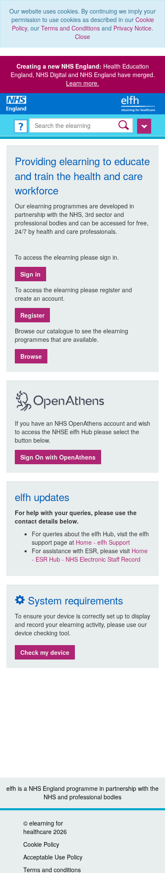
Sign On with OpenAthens (58, 457)
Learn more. (82, 83)
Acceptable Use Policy (52, 857)
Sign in (30, 274)
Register (32, 315)
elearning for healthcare (43, 827)
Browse (31, 356)
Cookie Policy (41, 844)
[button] (124, 125)
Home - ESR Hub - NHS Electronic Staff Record (90, 554)
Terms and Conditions (70, 28)
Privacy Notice (132, 28)
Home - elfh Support (103, 542)
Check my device (44, 652)
